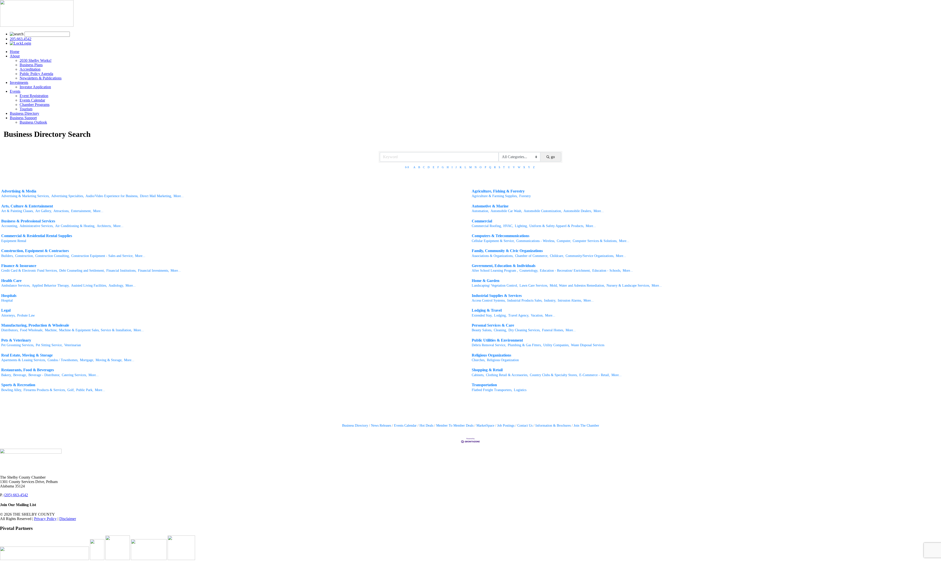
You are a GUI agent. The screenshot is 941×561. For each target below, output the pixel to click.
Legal (6, 310)
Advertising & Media (18, 191)
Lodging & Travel (487, 310)
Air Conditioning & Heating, (75, 226)
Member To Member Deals (454, 425)
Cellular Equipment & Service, (493, 241)
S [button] (499, 167)
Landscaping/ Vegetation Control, (495, 285)
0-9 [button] (407, 167)
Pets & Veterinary (16, 340)
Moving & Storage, (109, 360)
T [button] (504, 167)
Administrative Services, (37, 226)
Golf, (71, 390)
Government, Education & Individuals (503, 266)
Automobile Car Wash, (506, 211)
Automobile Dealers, (577, 211)
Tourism (26, 109)
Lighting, (521, 226)
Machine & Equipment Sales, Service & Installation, (95, 330)
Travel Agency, (518, 315)
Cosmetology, (529, 270)
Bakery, (6, 375)
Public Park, (84, 390)
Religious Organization (503, 360)
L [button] (465, 167)
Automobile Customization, (543, 211)
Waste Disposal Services (587, 345)
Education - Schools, (606, 270)
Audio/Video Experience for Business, (112, 196)
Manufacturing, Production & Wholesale (35, 325)
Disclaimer (67, 519)
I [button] (452, 167)
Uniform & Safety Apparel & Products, (556, 226)
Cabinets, (478, 375)
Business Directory (24, 113)
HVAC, (508, 226)
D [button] (429, 167)
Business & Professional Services (28, 221)
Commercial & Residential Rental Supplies (36, 236)
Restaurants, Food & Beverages (27, 370)
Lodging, (500, 315)
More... (178, 196)
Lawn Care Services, (534, 285)
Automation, (480, 211)
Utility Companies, (556, 345)
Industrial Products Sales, (525, 300)
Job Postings (505, 425)
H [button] (448, 167)
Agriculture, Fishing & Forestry (498, 191)
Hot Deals (426, 425)
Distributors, (10, 330)
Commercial (482, 221)
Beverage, (20, 375)
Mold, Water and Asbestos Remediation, (577, 285)
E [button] (433, 167)
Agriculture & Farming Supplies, (495, 196)
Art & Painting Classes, (17, 211)
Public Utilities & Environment (497, 340)
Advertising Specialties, (67, 196)
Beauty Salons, (482, 330)
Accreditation (30, 69)
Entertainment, (81, 211)
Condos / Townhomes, (63, 360)
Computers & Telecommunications (500, 236)
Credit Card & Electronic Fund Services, (29, 270)
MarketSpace (485, 425)
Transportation (484, 385)
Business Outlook (33, 122)
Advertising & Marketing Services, (25, 196)
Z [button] (534, 167)
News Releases (381, 425)
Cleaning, (500, 330)
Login (26, 43)
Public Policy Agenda (36, 74)
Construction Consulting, (52, 256)
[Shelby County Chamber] (37, 25)
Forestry (525, 196)
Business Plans (31, 65)
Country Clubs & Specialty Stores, (554, 375)
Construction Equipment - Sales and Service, (102, 256)
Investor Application (35, 87)
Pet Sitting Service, (49, 345)
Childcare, (557, 256)
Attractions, (61, 211)
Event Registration (34, 96)
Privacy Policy (45, 519)
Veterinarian (72, 345)
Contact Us (524, 425)
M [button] (470, 167)
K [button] (461, 167)
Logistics (520, 390)
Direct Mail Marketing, (156, 196)
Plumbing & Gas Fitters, (525, 345)
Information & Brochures (553, 425)
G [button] (443, 167)
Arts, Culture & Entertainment (27, 206)
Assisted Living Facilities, (89, 285)
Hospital (7, 300)
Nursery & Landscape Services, (628, 285)
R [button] (495, 167)
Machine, (51, 330)
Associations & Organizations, (493, 256)
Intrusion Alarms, (570, 300)
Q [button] (490, 167)
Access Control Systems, (489, 300)
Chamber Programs (35, 104)
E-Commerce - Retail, (594, 375)
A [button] (414, 167)
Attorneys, (8, 315)
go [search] (553, 157)
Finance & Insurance (18, 266)
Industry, (550, 300)
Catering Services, (74, 375)
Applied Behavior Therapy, (51, 285)
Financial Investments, (153, 270)
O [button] (481, 167)
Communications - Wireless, (535, 241)
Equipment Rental (13, 241)
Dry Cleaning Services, (524, 330)
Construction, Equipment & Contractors (35, 251)
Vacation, (537, 315)
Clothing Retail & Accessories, (507, 375)
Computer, (564, 241)
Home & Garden (485, 281)
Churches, (478, 360)
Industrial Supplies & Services (497, 295)
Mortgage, (87, 360)
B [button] (419, 167)
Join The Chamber (586, 425)
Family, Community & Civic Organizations (507, 251)
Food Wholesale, (31, 330)
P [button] (485, 167)
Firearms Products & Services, (45, 390)
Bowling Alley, (11, 390)
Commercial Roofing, (487, 226)
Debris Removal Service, (489, 345)
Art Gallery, (43, 211)
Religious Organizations (491, 355)
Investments (19, 82)
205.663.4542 (20, 39)
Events (15, 91)
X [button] (524, 167)
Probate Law (26, 315)
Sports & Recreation (18, 385)
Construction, (24, 256)
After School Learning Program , (495, 270)
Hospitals (8, 295)
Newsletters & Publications (41, 78)
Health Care (11, 281)
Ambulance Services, (15, 285)
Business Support (23, 118)
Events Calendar (32, 100)
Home (14, 52)
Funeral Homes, (553, 330)
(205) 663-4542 (16, 495)
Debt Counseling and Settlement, (82, 270)
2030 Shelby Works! (35, 60)
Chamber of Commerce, (531, 256)
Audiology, (116, 285)
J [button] (456, 167)
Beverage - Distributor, (44, 375)
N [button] (476, 167)
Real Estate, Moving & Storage (27, 355)
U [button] (509, 167)
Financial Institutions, (121, 270)
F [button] (438, 167)
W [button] (519, 167)
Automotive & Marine (490, 206)
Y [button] (529, 167)
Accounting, (9, 226)
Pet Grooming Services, (17, 345)
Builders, (7, 256)
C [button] (424, 167)
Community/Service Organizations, (590, 256)
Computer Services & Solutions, (595, 241)
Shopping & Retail (487, 370)
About (15, 56)
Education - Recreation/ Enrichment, (565, 270)
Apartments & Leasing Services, (23, 360)
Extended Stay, (482, 315)
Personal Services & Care (493, 325)
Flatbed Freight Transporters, (492, 390)
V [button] (514, 167)
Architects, (104, 226)
